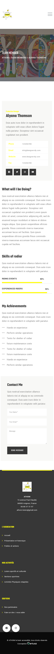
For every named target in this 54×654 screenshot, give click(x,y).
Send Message (17, 450)
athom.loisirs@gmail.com (27, 510)
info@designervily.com (31, 150)
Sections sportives (11, 576)
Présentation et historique (14, 540)
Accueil (7, 535)
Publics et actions (11, 546)
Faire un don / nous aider (14, 612)
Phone (11, 144)
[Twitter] (17, 172)
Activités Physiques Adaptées (16, 582)
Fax (10, 163)
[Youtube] (32, 172)
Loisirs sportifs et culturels (15, 571)
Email (11, 150)
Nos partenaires (10, 607)
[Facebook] (9, 172)
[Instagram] (25, 172)
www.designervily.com (31, 156)
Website (12, 156)
